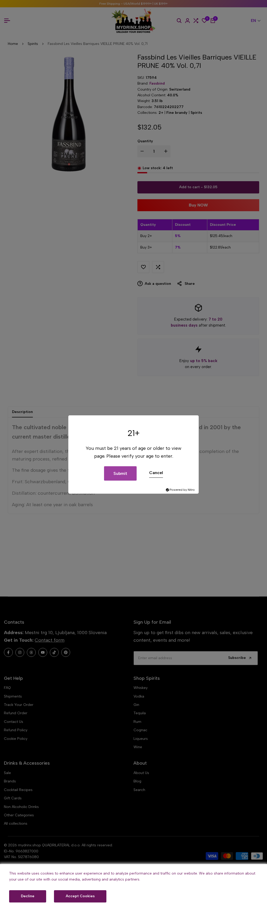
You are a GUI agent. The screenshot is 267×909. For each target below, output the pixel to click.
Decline (27, 896)
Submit (120, 473)
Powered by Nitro (182, 490)
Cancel (156, 472)
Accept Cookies (80, 896)
